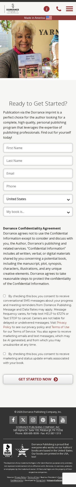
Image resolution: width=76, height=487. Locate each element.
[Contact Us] (46, 9)
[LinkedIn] (53, 420)
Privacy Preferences (56, 480)
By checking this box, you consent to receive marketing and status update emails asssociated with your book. (36, 358)
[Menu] (69, 13)
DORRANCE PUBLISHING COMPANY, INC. (38, 427)
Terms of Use (60, 327)
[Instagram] (33, 420)
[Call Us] (58, 9)
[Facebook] (13, 420)
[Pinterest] (43, 420)
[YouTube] (63, 420)
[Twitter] (23, 420)
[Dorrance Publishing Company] (11, 8)
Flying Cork (40, 480)
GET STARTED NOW (35, 379)
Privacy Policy (20, 477)
